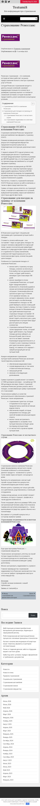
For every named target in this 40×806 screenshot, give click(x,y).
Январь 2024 (7, 750)
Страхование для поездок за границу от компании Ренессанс (18, 112)
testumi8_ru (13, 588)
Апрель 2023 (7, 773)
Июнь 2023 (7, 767)
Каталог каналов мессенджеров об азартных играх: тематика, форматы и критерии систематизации (19, 643)
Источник (4, 581)
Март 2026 (7, 714)
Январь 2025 (7, 737)
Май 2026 (6, 708)
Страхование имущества (12, 689)
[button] (32, 103)
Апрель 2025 (7, 727)
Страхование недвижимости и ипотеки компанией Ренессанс (19, 121)
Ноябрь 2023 (7, 754)
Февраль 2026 (8, 718)
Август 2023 (7, 760)
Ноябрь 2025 (7, 721)
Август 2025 (7, 724)
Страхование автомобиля (12, 682)
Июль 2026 (7, 701)
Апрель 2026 (7, 711)
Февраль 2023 (8, 780)
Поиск (4, 609)
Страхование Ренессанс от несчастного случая (19, 116)
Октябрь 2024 (8, 741)
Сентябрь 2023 (8, 757)
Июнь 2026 (7, 704)
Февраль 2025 (8, 734)
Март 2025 (7, 731)
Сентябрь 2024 (8, 744)
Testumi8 (20, 7)
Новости (6, 669)
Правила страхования (22, 49)
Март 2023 (7, 777)
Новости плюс (8, 673)
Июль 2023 (7, 763)
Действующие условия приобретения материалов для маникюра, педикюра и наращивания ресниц (18, 630)
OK (27, 804)
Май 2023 (6, 770)
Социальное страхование (12, 679)
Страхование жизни (10, 686)
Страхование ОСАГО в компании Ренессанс (15, 107)
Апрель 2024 (7, 747)
